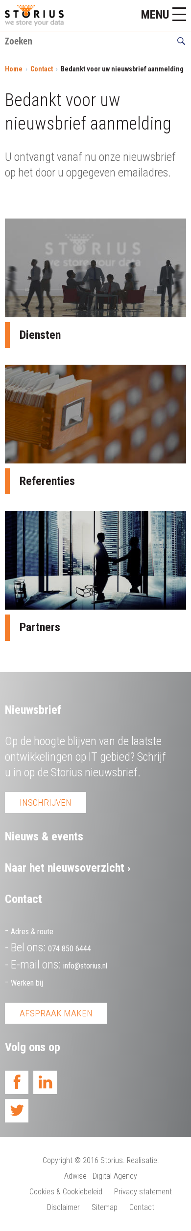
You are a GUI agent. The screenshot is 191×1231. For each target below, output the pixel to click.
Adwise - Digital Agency (100, 1176)
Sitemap (105, 1207)
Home (14, 69)
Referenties (47, 481)
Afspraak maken (56, 1013)
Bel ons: (51, 947)
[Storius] (34, 15)
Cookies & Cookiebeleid (65, 1191)
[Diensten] (95, 268)
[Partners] (95, 560)
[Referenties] (95, 414)
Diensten (40, 335)
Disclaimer (63, 1207)
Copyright (57, 1160)
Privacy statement (143, 1191)
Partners (40, 627)
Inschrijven (46, 802)
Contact (41, 69)
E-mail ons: (59, 964)
